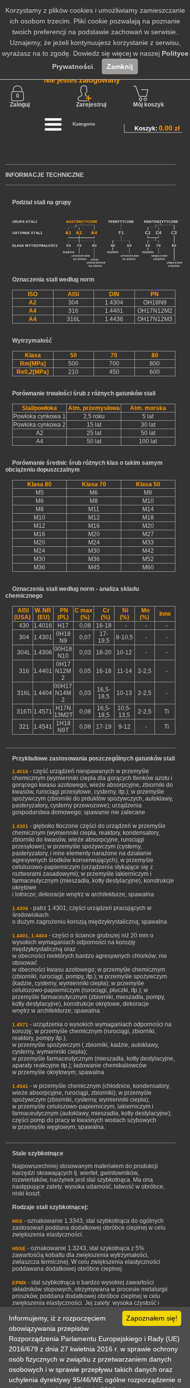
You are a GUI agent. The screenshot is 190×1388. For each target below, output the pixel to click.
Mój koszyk (148, 104)
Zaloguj (20, 104)
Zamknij (120, 66)
